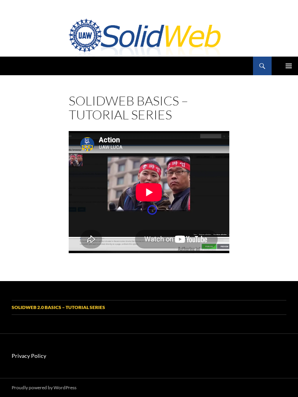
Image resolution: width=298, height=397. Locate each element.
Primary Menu (288, 66)
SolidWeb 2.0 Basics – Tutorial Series (58, 307)
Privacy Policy (29, 355)
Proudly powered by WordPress (44, 387)
